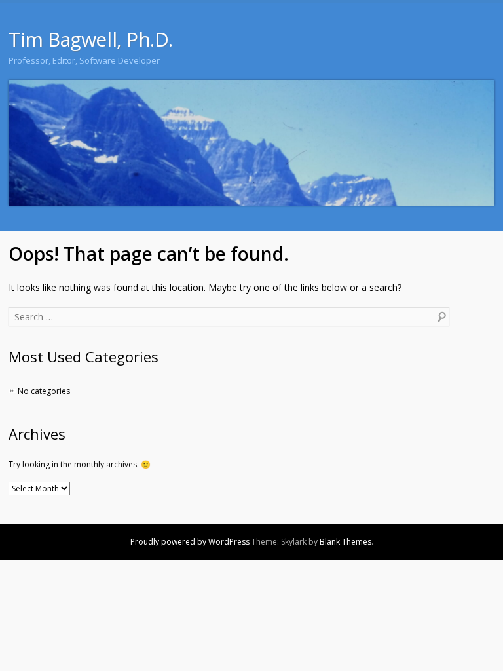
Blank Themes (345, 541)
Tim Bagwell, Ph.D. (91, 39)
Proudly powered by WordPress (190, 541)
